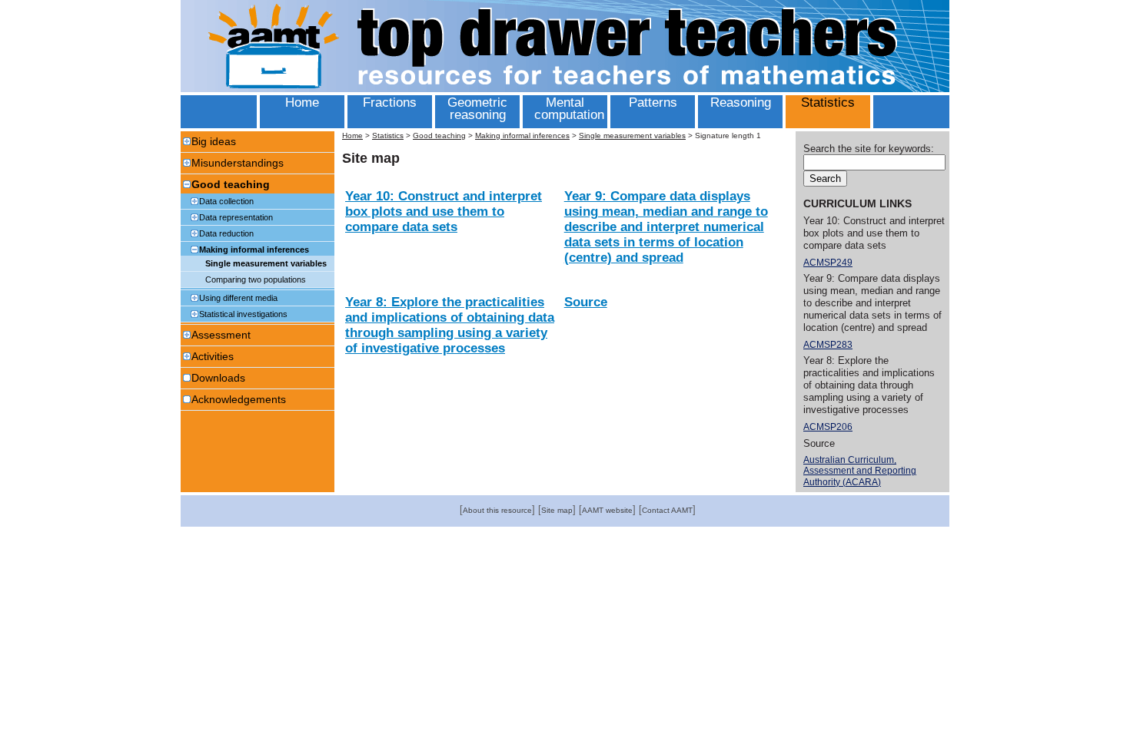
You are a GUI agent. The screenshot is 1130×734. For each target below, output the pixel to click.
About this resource (497, 510)
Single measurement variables (266, 263)
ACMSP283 (827, 344)
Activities (212, 356)
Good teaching (230, 184)
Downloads (218, 378)
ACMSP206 (827, 426)
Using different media (238, 298)
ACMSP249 (827, 262)
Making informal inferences (254, 249)
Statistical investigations (243, 314)
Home (352, 135)
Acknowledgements (238, 399)
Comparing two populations (255, 279)
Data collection (226, 201)
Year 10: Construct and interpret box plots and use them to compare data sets (443, 211)
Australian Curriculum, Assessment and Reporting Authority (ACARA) (859, 471)
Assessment (221, 335)
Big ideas (213, 141)
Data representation (236, 217)
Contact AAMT (667, 510)
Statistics (388, 135)
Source (585, 302)
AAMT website (607, 510)
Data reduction (226, 233)
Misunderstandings (237, 163)
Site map (557, 510)
